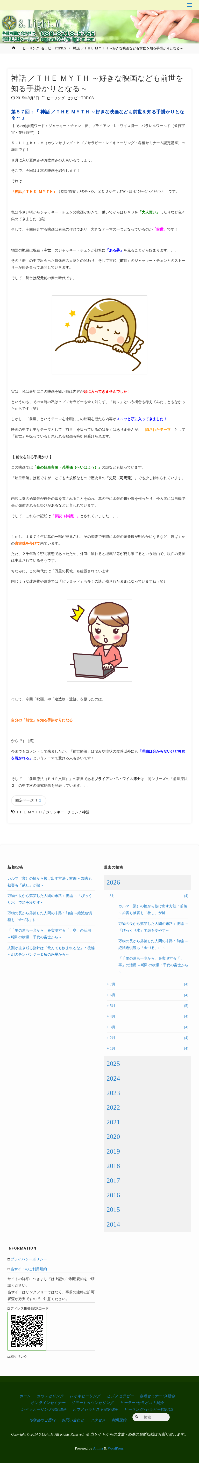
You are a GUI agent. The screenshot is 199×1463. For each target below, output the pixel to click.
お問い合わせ (72, 1420)
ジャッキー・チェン (62, 812)
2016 (113, 1195)
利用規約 (119, 1420)
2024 (113, 1078)
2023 (113, 1093)
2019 (113, 1151)
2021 (113, 1122)
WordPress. (116, 1448)
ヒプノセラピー (120, 1396)
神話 (85, 812)
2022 (113, 1107)
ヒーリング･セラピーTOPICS (44, 48)
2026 (113, 882)
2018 (113, 1166)
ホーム (25, 1396)
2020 (113, 1136)
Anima (97, 1448)
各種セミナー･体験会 (157, 1396)
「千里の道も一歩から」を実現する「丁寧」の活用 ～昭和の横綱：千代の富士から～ (153, 965)
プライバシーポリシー (29, 1259)
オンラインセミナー (48, 1403)
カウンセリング (50, 1396)
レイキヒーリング (85, 1396)
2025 (113, 1063)
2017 (113, 1180)
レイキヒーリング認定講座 (43, 1409)
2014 (113, 1224)
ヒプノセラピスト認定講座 (95, 1409)
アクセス (98, 1420)
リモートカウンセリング (92, 1403)
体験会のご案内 (42, 1420)
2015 (113, 1209)
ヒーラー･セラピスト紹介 (142, 1403)
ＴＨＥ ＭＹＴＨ (29, 812)
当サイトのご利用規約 (29, 1269)
